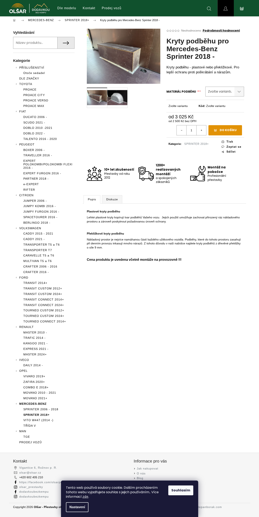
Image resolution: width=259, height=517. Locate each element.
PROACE (29, 89)
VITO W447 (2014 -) (38, 420)
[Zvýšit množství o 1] (201, 130)
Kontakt (89, 8)
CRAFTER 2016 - (36, 272)
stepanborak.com (209, 507)
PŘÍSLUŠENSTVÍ (31, 67)
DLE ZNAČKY (29, 78)
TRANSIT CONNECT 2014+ (43, 299)
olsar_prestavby (31, 487)
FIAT (22, 111)
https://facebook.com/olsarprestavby (46, 482)
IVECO (24, 360)
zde (85, 496)
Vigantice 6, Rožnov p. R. (38, 467)
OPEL (23, 370)
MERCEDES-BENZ (33, 403)
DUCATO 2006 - (35, 117)
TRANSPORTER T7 (37, 250)
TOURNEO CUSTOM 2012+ (43, 310)
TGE (26, 436)
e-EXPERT (31, 184)
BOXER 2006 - (34, 150)
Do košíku (228, 130)
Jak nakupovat (147, 468)
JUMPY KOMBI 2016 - (39, 206)
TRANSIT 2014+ (35, 283)
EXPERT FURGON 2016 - (42, 173)
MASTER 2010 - (35, 332)
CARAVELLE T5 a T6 (38, 255)
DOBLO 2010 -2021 (37, 127)
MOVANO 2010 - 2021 (39, 392)
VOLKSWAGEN (30, 228)
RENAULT (26, 327)
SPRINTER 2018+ (36, 414)
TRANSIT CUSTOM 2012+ (42, 288)
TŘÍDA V (29, 425)
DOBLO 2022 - (34, 133)
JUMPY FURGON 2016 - (41, 211)
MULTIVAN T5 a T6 (37, 261)
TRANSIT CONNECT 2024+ (43, 305)
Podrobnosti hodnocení (221, 31)
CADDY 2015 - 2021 (38, 233)
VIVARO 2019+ (34, 376)
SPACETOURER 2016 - (40, 217)
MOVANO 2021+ (35, 398)
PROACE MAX (33, 106)
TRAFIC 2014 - (34, 337)
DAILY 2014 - (33, 365)
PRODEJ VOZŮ (30, 442)
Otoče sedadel (34, 73)
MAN (22, 431)
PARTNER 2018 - (36, 178)
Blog (140, 478)
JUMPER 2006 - (35, 200)
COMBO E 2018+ (36, 387)
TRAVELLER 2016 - (37, 155)
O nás (141, 473)
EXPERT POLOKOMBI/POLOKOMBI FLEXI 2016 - (47, 164)
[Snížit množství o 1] (182, 130)
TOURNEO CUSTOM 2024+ (43, 315)
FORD (23, 277)
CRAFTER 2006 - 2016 (40, 266)
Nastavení (77, 507)
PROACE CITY (34, 95)
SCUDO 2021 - (34, 122)
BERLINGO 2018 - (36, 222)
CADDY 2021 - (34, 239)
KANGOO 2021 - (35, 343)
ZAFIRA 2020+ (34, 381)
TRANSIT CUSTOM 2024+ (42, 294)
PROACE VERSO (35, 100)
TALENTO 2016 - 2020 (40, 139)
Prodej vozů (111, 8)
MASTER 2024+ (35, 354)
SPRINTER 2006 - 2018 (40, 409)
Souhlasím (180, 490)
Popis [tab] (92, 199)
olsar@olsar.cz (30, 472)
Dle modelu (66, 8)
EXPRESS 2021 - (36, 348)
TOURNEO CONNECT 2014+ (44, 321)
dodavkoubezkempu (34, 491)
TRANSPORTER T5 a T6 (41, 244)
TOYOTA (25, 84)
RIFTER (29, 189)
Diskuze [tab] (112, 199)
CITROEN (26, 195)
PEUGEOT (27, 144)
